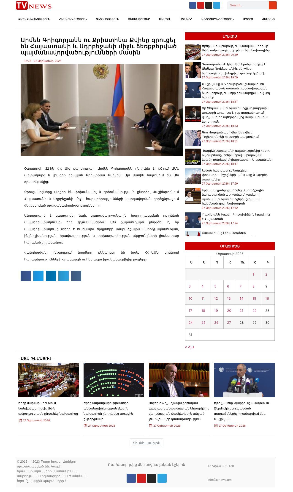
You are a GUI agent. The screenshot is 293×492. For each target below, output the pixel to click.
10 (190, 298)
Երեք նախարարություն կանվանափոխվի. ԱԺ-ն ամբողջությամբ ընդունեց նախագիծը (48, 408)
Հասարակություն (73, 19)
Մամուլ (165, 19)
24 (191, 322)
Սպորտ (248, 19)
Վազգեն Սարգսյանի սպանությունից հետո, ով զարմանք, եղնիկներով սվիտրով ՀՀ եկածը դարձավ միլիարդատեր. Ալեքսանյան (236, 155)
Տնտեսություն (107, 19)
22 (254, 310)
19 (216, 310)
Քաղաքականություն (34, 19)
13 (229, 298)
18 (203, 310)
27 (229, 322)
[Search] (273, 5)
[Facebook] (192, 5)
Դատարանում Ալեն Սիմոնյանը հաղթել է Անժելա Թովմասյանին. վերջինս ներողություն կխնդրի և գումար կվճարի (234, 69)
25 (203, 322)
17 (190, 310)
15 (254, 298)
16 (267, 298)
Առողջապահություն (217, 19)
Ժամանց (268, 19)
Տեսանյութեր (139, 19)
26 (216, 322)
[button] (26, 276)
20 (229, 310)
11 (203, 298)
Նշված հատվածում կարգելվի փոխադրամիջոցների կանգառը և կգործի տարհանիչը (235, 175)
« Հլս (189, 347)
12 (216, 298)
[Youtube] (200, 5)
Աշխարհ (186, 19)
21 (241, 310)
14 (241, 298)
